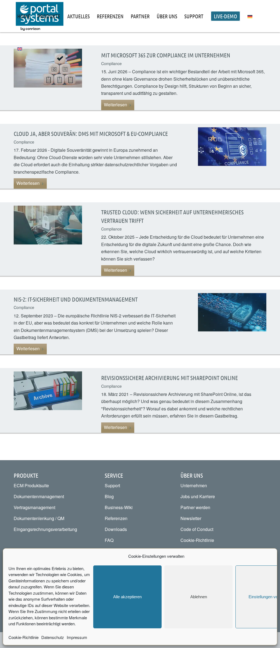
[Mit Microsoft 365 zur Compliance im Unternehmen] (48, 77)
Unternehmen (193, 485)
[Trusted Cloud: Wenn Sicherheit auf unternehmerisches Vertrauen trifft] (48, 239)
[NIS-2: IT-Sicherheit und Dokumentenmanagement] (232, 322)
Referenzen (116, 518)
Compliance (24, 142)
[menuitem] (24, 16)
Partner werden (195, 507)
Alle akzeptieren (127, 596)
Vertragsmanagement (34, 507)
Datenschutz (52, 637)
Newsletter (190, 518)
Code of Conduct (196, 529)
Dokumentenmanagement (39, 496)
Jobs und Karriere (197, 496)
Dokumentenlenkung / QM (39, 518)
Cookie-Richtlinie (23, 637)
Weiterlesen (115, 104)
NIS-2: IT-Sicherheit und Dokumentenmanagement (76, 299)
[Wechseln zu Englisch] (20, 48)
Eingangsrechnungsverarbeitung (45, 529)
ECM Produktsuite (31, 485)
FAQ (109, 540)
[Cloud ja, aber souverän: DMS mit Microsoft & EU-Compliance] (232, 156)
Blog (109, 496)
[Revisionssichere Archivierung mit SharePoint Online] (48, 400)
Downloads (116, 529)
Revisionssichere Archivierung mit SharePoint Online (169, 377)
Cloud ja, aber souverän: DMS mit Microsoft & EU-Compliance (91, 133)
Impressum (77, 637)
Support (112, 485)
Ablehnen (198, 596)
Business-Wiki (119, 507)
